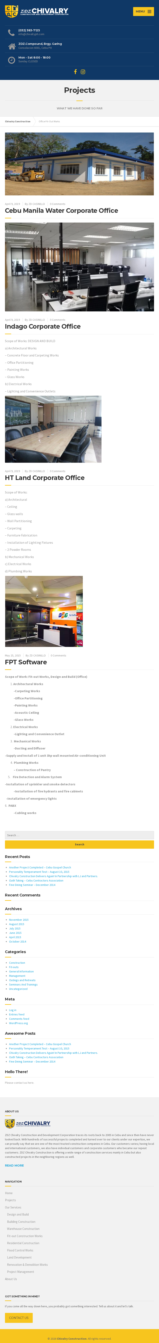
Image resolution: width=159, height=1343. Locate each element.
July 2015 (14, 928)
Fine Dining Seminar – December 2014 (32, 885)
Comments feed (19, 1019)
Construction (17, 963)
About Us (11, 1279)
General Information (21, 971)
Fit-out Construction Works (25, 1236)
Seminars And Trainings (23, 984)
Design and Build (18, 1214)
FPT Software (26, 662)
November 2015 (19, 920)
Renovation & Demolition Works (27, 1265)
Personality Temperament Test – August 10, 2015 (39, 872)
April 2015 (15, 937)
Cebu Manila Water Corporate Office (61, 210)
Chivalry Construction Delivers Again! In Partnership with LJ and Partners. (53, 876)
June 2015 (15, 933)
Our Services (13, 1207)
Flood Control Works (20, 1250)
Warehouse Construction (23, 1229)
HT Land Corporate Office (44, 478)
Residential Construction (23, 1243)
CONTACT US (19, 1318)
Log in (12, 1010)
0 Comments (57, 204)
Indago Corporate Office (43, 326)
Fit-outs (14, 967)
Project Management (20, 1272)
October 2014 (17, 941)
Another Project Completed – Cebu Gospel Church (40, 867)
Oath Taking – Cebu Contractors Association (36, 880)
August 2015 (16, 924)
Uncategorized (18, 989)
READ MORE (14, 1165)
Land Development (19, 1257)
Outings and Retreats (22, 980)
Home (9, 1193)
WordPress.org (18, 1023)
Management (17, 976)
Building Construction (21, 1222)
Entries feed (16, 1014)
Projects (10, 1200)
